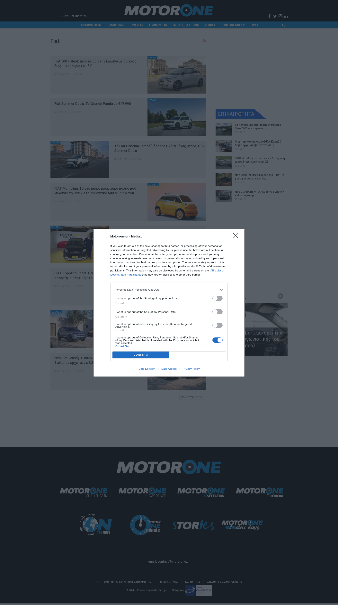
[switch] (217, 298)
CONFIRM (141, 354)
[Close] (236, 236)
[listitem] (169, 290)
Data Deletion (146, 368)
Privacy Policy (191, 368)
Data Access (169, 368)
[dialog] (169, 302)
